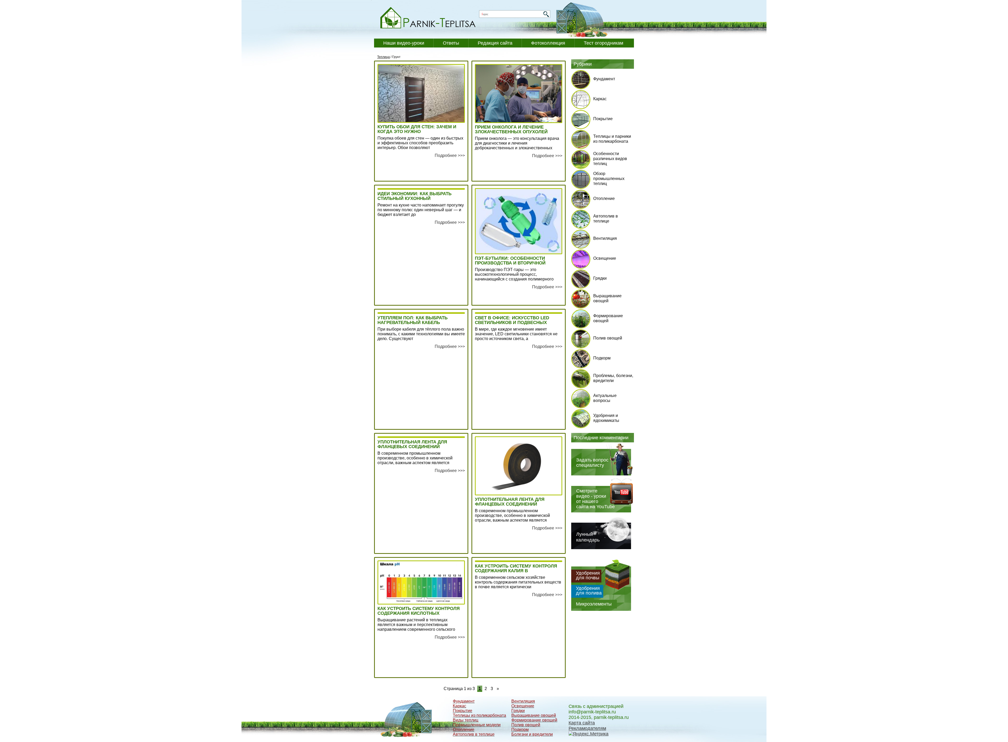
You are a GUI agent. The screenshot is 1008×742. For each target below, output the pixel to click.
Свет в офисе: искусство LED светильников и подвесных (512, 320)
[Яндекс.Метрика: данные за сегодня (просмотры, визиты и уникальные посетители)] (588, 734)
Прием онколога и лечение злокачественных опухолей (511, 129)
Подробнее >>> (450, 155)
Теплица (383, 57)
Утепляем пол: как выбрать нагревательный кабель (412, 320)
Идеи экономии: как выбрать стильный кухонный (414, 196)
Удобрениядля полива (589, 590)
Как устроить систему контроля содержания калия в (516, 568)
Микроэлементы (594, 604)
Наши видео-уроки (403, 43)
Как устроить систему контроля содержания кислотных (418, 611)
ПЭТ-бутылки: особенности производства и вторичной (510, 261)
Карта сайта (582, 722)
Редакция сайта (495, 43)
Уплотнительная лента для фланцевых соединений (412, 444)
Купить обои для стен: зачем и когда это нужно (416, 129)
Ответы (451, 43)
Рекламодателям (587, 728)
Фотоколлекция (548, 43)
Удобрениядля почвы (588, 575)
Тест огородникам (603, 43)
